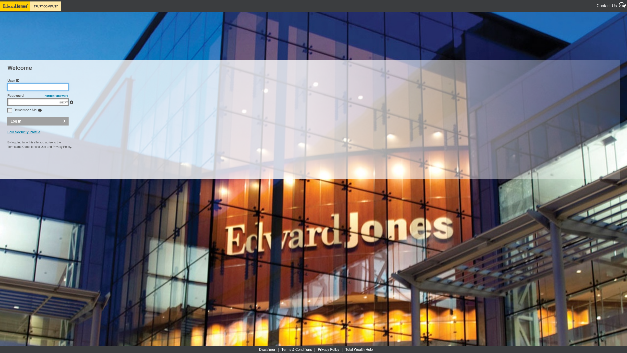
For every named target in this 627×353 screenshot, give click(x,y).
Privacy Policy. (62, 146)
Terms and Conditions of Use (26, 146)
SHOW (63, 102)
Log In (16, 121)
